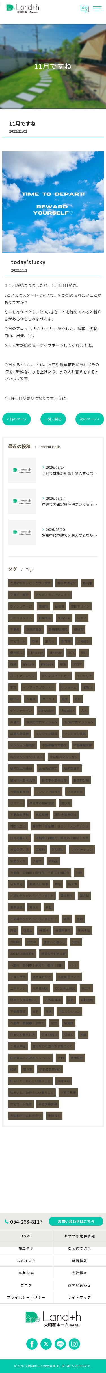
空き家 (28, 1069)
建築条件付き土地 (53, 953)
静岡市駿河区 (58, 629)
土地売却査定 (48, 768)
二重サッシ (18, 988)
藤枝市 (78, 629)
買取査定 (87, 1000)
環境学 (43, 606)
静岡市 (87, 583)
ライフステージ (21, 606)
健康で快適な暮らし (24, 1000)
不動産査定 (18, 1011)
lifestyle (28, 664)
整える (50, 641)
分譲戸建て (63, 930)
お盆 (49, 907)
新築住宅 (45, 618)
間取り (88, 687)
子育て (37, 861)
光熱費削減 (40, 988)
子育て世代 (18, 977)
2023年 (32, 942)
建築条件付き (42, 977)
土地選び (83, 641)
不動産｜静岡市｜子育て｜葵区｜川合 (36, 965)
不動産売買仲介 (50, 1069)
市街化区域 (18, 826)
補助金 (53, 861)
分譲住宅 (16, 884)
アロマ (77, 664)
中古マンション (69, 1011)
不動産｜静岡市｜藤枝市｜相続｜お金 (62, 838)
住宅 (58, 884)
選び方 (65, 803)
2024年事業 (53, 1000)
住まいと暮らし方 (22, 1035)
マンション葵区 (75, 734)
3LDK (76, 942)
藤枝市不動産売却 (54, 780)
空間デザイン (80, 606)
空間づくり (18, 861)
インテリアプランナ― (38, 687)
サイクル (48, 699)
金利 (36, 1011)
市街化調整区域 (66, 815)
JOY (71, 653)
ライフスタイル (21, 618)
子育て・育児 (19, 595)
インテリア (84, 676)
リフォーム (69, 687)
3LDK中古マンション (79, 722)
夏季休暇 (16, 907)
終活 (49, 1011)
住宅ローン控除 (21, 1104)
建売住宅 (77, 1058)
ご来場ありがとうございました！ (33, 919)
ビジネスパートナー (56, 676)
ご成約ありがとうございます (30, 583)
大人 (84, 710)
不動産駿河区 (82, 745)
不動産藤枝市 (19, 791)
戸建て (15, 722)
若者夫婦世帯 (47, 1104)
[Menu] (97, 8)
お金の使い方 (19, 849)
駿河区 (68, 1023)
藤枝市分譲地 (38, 884)
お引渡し (58, 849)
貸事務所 (66, 896)
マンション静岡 (46, 734)
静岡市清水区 (66, 583)
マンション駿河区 (22, 745)
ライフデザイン (21, 710)
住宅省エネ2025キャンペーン (30, 1058)
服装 (13, 664)
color (73, 965)
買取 (71, 1000)
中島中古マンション (64, 757)
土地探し (54, 1116)
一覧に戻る (53, 419)
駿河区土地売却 (21, 768)
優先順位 (16, 653)
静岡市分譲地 (19, 734)
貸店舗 (84, 896)
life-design (46, 710)
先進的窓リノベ (69, 977)
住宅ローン (17, 641)
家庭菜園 (42, 815)
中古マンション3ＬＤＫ (26, 757)
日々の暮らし (19, 838)
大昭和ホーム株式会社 (25, 1116)
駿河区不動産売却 (22, 780)
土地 (61, 1058)
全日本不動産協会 (41, 803)
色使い (15, 699)
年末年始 (84, 930)
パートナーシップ (22, 676)
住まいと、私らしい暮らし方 (30, 1081)
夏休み (34, 907)
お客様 (31, 699)
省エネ (86, 988)
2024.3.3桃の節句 (22, 953)
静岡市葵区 (34, 629)
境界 (67, 919)
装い (84, 653)
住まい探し (49, 1035)
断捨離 (66, 641)
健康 (65, 699)
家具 (13, 687)
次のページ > (90, 419)
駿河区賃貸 (72, 768)
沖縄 (83, 1035)
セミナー (16, 803)
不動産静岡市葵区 (54, 745)
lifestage (47, 664)
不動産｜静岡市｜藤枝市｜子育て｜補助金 (39, 872)
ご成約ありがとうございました (32, 896)
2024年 (15, 942)
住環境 (59, 606)
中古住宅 (64, 618)
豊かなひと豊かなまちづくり (53, 1046)
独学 (35, 641)
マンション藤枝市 (48, 791)
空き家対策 (75, 791)
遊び (78, 699)
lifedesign (67, 710)
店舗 (13, 930)
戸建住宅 (63, 1081)
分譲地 (44, 930)
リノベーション (82, 849)
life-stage (36, 653)
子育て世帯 (68, 1092)
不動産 (15, 629)
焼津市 (72, 884)
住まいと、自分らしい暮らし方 (32, 1092)
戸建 (79, 872)
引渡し (28, 930)
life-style (55, 653)
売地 (80, 919)
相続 (13, 1069)
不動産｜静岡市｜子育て (27, 1023)
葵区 (54, 1023)
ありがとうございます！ (53, 595)
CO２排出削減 (65, 988)
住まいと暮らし (54, 942)
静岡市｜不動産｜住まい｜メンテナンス (60, 826)
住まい (81, 618)
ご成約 (40, 849)
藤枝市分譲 (81, 780)
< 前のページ (17, 419)
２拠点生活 (18, 1046)
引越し (68, 1035)
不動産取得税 (19, 815)
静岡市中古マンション (41, 722)
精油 (63, 664)
